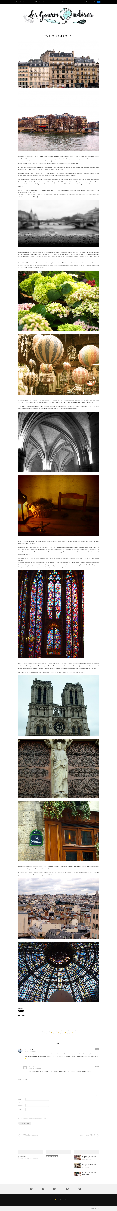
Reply (97, 1049)
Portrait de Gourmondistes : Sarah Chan (90, 1173)
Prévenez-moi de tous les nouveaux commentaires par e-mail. (35, 1114)
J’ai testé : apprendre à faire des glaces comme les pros (89, 1165)
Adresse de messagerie (21, 1104)
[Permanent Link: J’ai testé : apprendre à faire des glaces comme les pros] (77, 1168)
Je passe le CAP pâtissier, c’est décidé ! (89, 1157)
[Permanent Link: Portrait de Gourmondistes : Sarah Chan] (77, 1176)
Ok (99, 2)
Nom (19, 1099)
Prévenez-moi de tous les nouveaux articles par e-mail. (33, 1118)
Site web (20, 1109)
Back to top (94, 1208)
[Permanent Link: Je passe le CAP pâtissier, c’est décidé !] (77, 1160)
